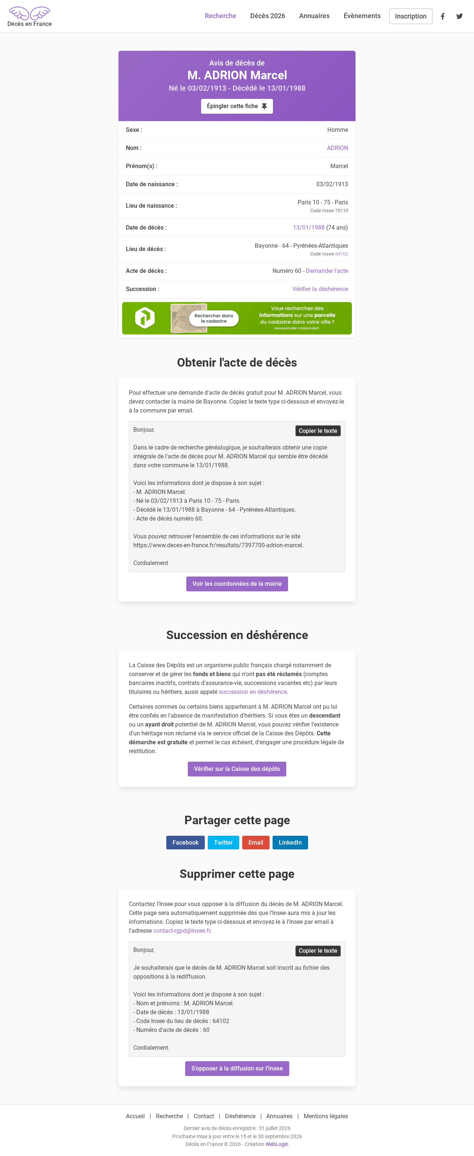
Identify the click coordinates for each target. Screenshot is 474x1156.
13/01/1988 (309, 227)
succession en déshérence (253, 691)
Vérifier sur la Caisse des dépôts (237, 768)
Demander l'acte (327, 270)
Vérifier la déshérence (320, 289)
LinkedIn (290, 842)
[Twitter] (460, 16)
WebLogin (277, 1144)
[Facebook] (442, 16)
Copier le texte (318, 430)
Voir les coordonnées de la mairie (237, 583)
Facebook (185, 842)
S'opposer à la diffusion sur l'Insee (237, 1068)
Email (255, 842)
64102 (341, 254)
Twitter (223, 842)
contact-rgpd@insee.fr (181, 930)
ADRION (337, 147)
